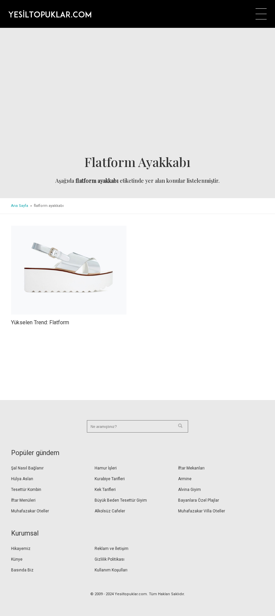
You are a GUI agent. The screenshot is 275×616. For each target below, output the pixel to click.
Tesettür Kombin (26, 489)
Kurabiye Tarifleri (110, 479)
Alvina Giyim (189, 489)
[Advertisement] (137, 94)
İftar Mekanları (191, 468)
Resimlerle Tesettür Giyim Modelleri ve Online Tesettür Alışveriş (49, 13)
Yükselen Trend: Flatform (40, 322)
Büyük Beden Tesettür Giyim (121, 500)
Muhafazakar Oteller (30, 511)
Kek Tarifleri (105, 489)
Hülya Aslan (22, 479)
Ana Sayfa (19, 206)
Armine (184, 479)
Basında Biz (22, 570)
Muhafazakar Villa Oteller (201, 511)
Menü (261, 13)
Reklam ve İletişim (111, 548)
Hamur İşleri (106, 468)
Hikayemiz (21, 548)
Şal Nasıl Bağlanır (27, 468)
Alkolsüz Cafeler (110, 511)
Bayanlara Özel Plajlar (198, 500)
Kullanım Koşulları (111, 570)
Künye (16, 559)
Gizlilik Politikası (109, 559)
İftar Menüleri (23, 500)
